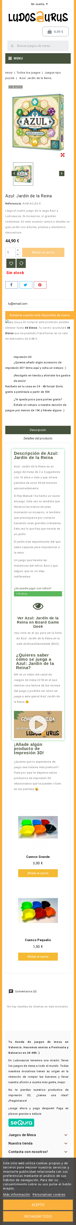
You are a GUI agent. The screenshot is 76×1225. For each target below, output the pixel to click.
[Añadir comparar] (21, 263)
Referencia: (13, 203)
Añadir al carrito (43, 252)
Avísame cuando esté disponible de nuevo (40, 315)
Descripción (38, 430)
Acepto (38, 1205)
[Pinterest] (40, 284)
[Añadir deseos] (11, 263)
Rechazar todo (38, 1216)
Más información (16, 1194)
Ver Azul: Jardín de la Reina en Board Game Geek (38, 622)
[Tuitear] (26, 284)
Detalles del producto (38, 438)
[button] (38, 724)
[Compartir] (11, 284)
